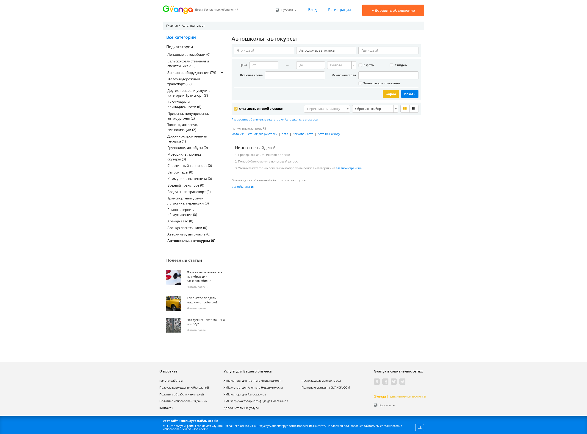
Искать (409, 94)
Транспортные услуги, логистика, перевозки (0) (188, 200)
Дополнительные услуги (241, 408)
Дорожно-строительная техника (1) (187, 138)
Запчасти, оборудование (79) (191, 72)
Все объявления (243, 187)
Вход (312, 9)
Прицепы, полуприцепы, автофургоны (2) (188, 115)
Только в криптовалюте (381, 83)
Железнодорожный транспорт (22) (183, 81)
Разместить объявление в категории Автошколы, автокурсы (275, 119)
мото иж (238, 134)
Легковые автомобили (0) (188, 54)
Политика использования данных (183, 401)
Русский (287, 10)
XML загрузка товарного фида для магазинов (256, 401)
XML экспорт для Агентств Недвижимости (253, 387)
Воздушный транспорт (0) (188, 191)
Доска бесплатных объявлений (408, 396)
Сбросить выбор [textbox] (368, 108)
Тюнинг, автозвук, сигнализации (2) (182, 127)
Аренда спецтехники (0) (187, 227)
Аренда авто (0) (180, 221)
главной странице (349, 168)
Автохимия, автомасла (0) (188, 234)
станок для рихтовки (262, 134)
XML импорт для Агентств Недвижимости (253, 380)
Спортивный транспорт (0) (189, 165)
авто (285, 134)
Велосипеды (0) (180, 172)
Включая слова (251, 75)
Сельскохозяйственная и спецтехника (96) (188, 63)
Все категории (181, 37)
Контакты (166, 408)
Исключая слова (344, 75)
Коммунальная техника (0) (189, 178)
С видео (400, 65)
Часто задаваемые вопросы (321, 380)
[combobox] (341, 65)
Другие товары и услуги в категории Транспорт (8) (188, 93)
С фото (368, 65)
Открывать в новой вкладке (260, 108)
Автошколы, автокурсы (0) (191, 240)
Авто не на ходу (329, 134)
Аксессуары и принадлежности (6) (184, 104)
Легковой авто (303, 134)
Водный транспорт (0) (185, 185)
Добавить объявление (393, 10)
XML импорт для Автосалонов (245, 394)
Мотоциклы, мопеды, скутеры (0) (185, 156)
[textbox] (340, 65)
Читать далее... (197, 287)
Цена (243, 65)
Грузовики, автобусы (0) (187, 147)
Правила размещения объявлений (184, 387)
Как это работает (171, 380)
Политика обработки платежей (181, 394)
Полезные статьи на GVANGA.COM (326, 387)
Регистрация (339, 9)
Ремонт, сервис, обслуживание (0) (182, 212)
